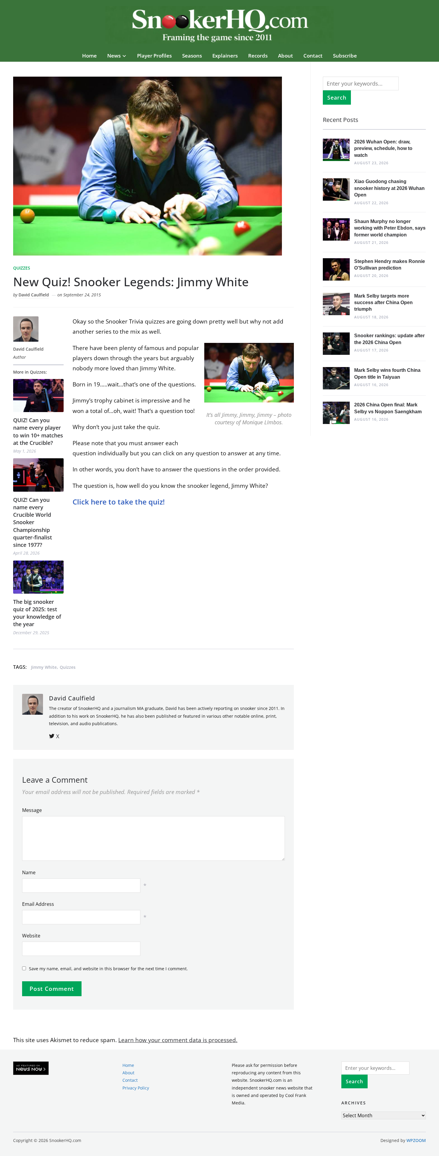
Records (258, 55)
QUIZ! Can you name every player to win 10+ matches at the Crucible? (38, 431)
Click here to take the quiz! (119, 502)
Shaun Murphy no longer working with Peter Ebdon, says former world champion (390, 228)
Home (89, 55)
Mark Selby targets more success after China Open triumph (383, 302)
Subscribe (345, 55)
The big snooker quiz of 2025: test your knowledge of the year (37, 613)
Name (29, 872)
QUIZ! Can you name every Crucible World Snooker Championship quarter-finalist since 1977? (32, 522)
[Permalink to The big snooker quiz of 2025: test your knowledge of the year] (38, 577)
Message (32, 810)
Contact (313, 55)
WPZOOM (416, 1140)
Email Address (38, 904)
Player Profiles (154, 55)
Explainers (225, 55)
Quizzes (21, 268)
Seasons (192, 55)
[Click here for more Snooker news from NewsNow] (31, 1068)
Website (31, 935)
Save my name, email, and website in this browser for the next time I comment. (108, 968)
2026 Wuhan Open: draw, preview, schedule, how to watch (383, 148)
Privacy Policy (135, 1088)
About (285, 55)
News (114, 55)
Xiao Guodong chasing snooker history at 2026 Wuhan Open (389, 188)
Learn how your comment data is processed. (177, 1040)
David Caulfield (34, 295)
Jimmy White (44, 667)
